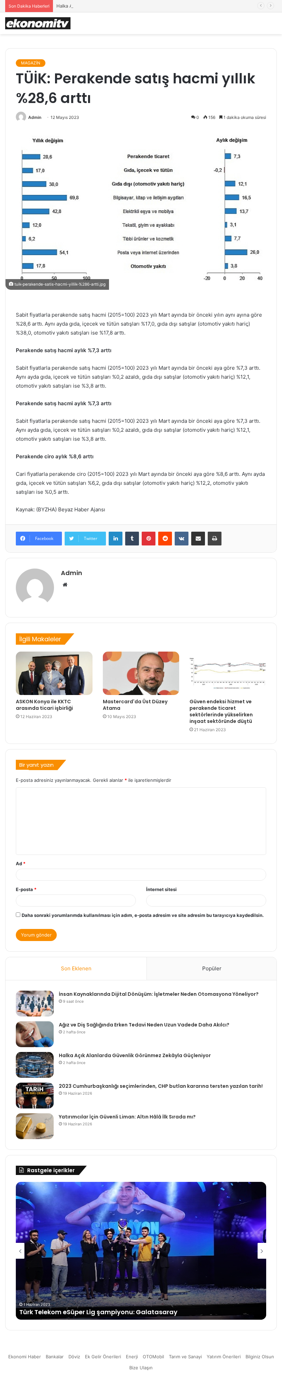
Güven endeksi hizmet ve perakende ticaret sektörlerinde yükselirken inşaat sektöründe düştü (221, 711)
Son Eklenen (76, 968)
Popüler (211, 968)
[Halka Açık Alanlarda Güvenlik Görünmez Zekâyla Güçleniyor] (35, 1065)
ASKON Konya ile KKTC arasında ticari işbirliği (44, 705)
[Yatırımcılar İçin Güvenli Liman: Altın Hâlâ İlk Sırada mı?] (35, 1126)
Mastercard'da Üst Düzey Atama (135, 705)
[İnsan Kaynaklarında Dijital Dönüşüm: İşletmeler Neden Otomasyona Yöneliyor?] (35, 1003)
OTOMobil (153, 1356)
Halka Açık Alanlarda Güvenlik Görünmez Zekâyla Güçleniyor (120, 6)
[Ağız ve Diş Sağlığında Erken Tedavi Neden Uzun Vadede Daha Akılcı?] (35, 1034)
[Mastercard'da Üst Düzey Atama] (141, 673)
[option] (141, 1251)
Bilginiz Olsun (260, 1356)
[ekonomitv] (37, 23)
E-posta (26, 889)
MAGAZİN (30, 62)
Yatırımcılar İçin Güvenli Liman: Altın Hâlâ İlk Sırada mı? (127, 1116)
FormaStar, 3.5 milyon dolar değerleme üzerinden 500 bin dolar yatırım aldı (139, 1312)
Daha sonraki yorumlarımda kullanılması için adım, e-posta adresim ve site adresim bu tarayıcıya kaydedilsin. (143, 915)
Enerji (132, 1356)
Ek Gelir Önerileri (103, 1356)
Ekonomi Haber (24, 1356)
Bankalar (55, 1356)
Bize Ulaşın (141, 1367)
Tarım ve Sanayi (185, 1356)
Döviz (74, 1356)
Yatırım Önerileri (224, 1356)
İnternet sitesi (161, 889)
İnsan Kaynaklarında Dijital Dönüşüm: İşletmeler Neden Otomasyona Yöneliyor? (159, 994)
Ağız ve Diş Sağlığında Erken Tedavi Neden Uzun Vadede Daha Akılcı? (144, 1024)
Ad (20, 863)
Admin (34, 117)
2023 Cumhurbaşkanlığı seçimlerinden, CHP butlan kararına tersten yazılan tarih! (161, 1086)
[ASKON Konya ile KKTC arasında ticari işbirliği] (54, 673)
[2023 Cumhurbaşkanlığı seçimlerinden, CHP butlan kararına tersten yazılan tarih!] (35, 1095)
